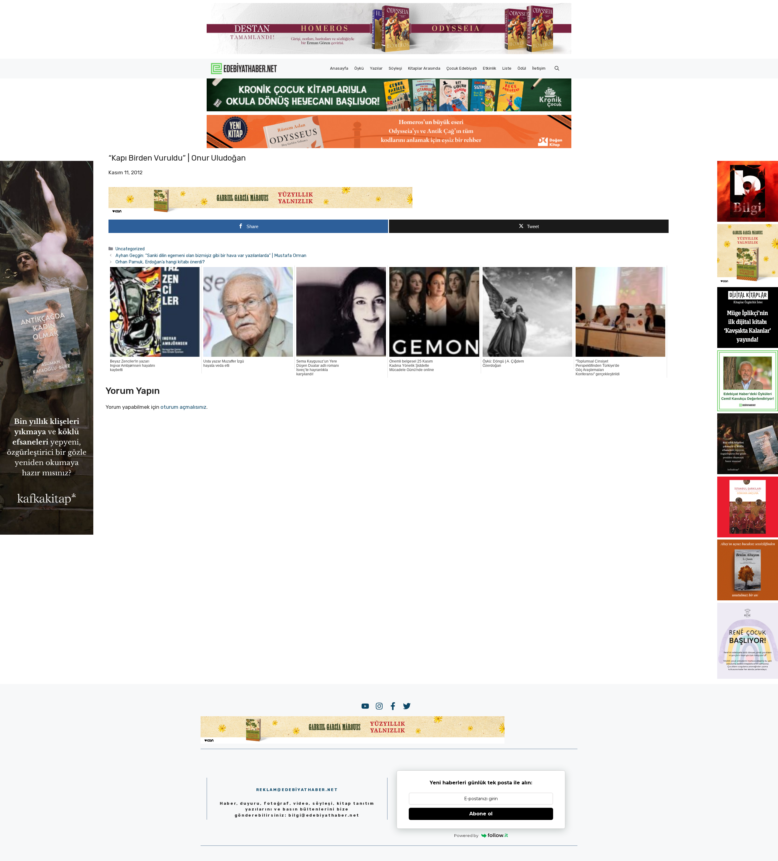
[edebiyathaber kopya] (389, 146)
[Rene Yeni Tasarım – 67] (747, 677)
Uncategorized (130, 249)
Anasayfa (339, 68)
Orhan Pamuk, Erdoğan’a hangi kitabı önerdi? (160, 262)
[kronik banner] (389, 109)
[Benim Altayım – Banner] (747, 598)
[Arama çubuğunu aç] (557, 68)
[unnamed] (747, 220)
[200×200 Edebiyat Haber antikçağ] (747, 472)
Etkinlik (489, 68)
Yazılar (376, 68)
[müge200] (747, 346)
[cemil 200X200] (747, 409)
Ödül (522, 68)
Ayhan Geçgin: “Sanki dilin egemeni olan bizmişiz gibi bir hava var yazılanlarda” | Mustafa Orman (210, 255)
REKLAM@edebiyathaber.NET (297, 789)
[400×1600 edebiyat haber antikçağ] (46, 533)
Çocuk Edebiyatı (461, 68)
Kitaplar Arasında (424, 68)
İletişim (539, 68)
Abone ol (481, 814)
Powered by (466, 835)
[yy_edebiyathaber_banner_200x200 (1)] (747, 283)
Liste (506, 68)
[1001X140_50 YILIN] (389, 52)
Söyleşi (395, 68)
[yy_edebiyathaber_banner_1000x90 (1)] (260, 213)
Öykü (359, 68)
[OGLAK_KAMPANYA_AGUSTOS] (747, 536)
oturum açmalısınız (183, 407)
